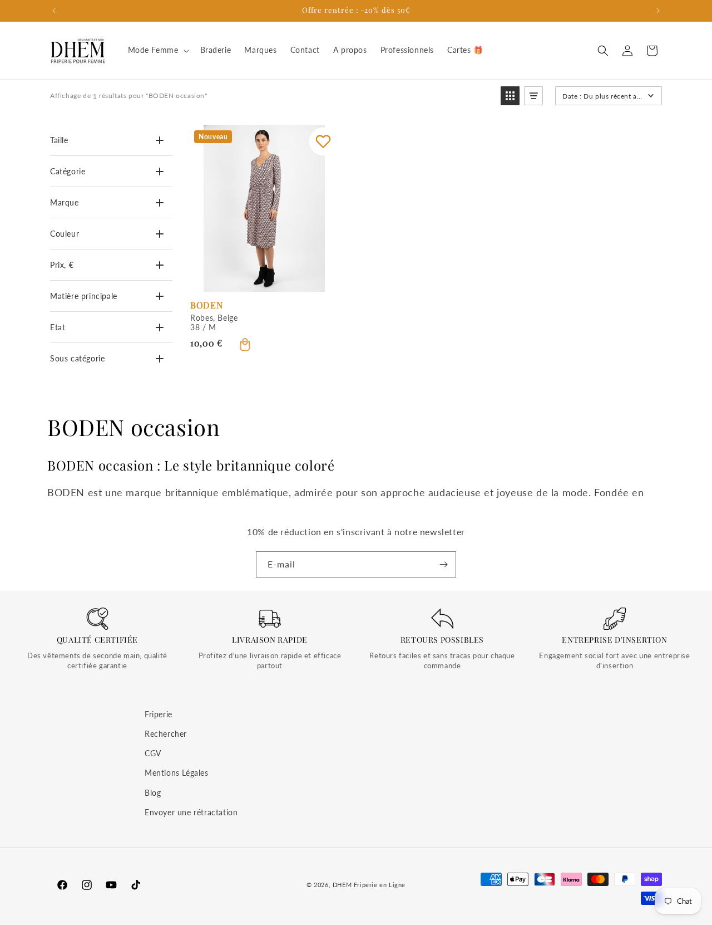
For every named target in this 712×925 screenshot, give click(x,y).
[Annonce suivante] (658, 10)
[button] (157, 50)
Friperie (158, 714)
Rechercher (166, 733)
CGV (153, 753)
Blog (153, 792)
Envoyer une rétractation (191, 812)
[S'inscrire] (443, 564)
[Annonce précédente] (54, 10)
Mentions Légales (177, 773)
